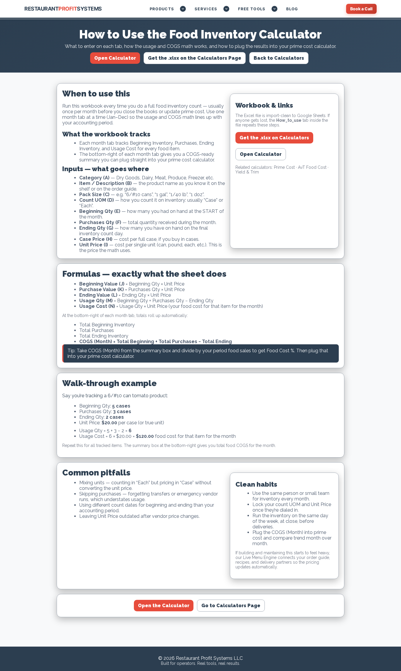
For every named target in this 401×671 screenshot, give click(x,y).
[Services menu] (226, 9)
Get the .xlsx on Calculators (274, 138)
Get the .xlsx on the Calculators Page (194, 58)
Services (206, 8)
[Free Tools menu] (274, 9)
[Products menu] (183, 9)
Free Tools (252, 8)
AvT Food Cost (312, 167)
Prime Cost (284, 167)
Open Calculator (115, 58)
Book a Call (361, 8)
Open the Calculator (163, 605)
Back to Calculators (279, 58)
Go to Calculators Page (230, 605)
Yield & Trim (247, 172)
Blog (292, 8)
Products (162, 8)
